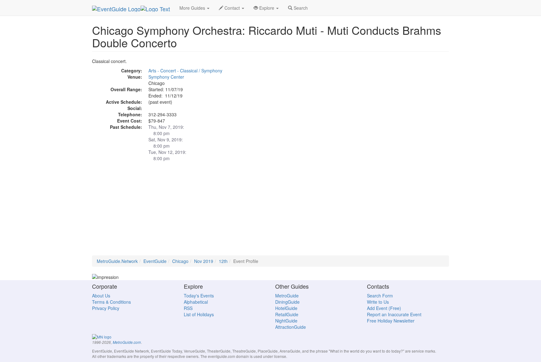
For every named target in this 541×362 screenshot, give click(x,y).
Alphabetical (196, 302)
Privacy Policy (105, 308)
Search (300, 8)
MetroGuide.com (127, 342)
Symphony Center (166, 77)
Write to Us (378, 302)
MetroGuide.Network (117, 261)
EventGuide (155, 261)
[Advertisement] (270, 211)
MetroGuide (287, 295)
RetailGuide (286, 314)
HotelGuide (286, 308)
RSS (188, 308)
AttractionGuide (290, 327)
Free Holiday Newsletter (391, 320)
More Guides (192, 8)
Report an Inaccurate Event (394, 314)
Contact (232, 8)
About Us (101, 295)
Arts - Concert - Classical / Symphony (185, 70)
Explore (267, 8)
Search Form (380, 295)
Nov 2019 (203, 261)
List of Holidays (199, 314)
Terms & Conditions (111, 302)
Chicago (180, 261)
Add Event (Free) (384, 308)
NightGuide (286, 320)
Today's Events (199, 295)
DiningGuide (287, 302)
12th (223, 261)
